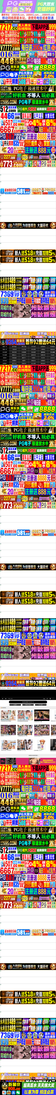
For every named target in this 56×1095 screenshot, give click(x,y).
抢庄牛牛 (24, 355)
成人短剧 (33, 363)
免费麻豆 (43, 360)
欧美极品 (52, 346)
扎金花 (52, 355)
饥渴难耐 (24, 352)
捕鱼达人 (14, 355)
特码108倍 (28, 704)
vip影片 (15, 704)
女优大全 (52, 357)
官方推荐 (5, 355)
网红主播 (24, 346)
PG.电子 (41, 704)
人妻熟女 (43, 349)
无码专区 (5, 360)
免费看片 (14, 360)
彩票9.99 (43, 355)
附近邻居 (14, 352)
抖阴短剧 (52, 363)
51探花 (33, 357)
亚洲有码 (43, 346)
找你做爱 (33, 352)
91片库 (43, 357)
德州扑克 (33, 355)
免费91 (24, 360)
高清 (44, 698)
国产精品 (14, 346)
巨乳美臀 (33, 349)
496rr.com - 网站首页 (12, 22)
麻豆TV (24, 357)
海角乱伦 (33, 360)
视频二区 (5, 349)
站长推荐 (5, 352)
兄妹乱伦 (24, 363)
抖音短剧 (14, 357)
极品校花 (43, 363)
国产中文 (14, 363)
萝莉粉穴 (52, 360)
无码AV (5, 357)
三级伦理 (14, 349)
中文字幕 (24, 349)
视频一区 (5, 346)
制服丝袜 (52, 349)
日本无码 (33, 346)
